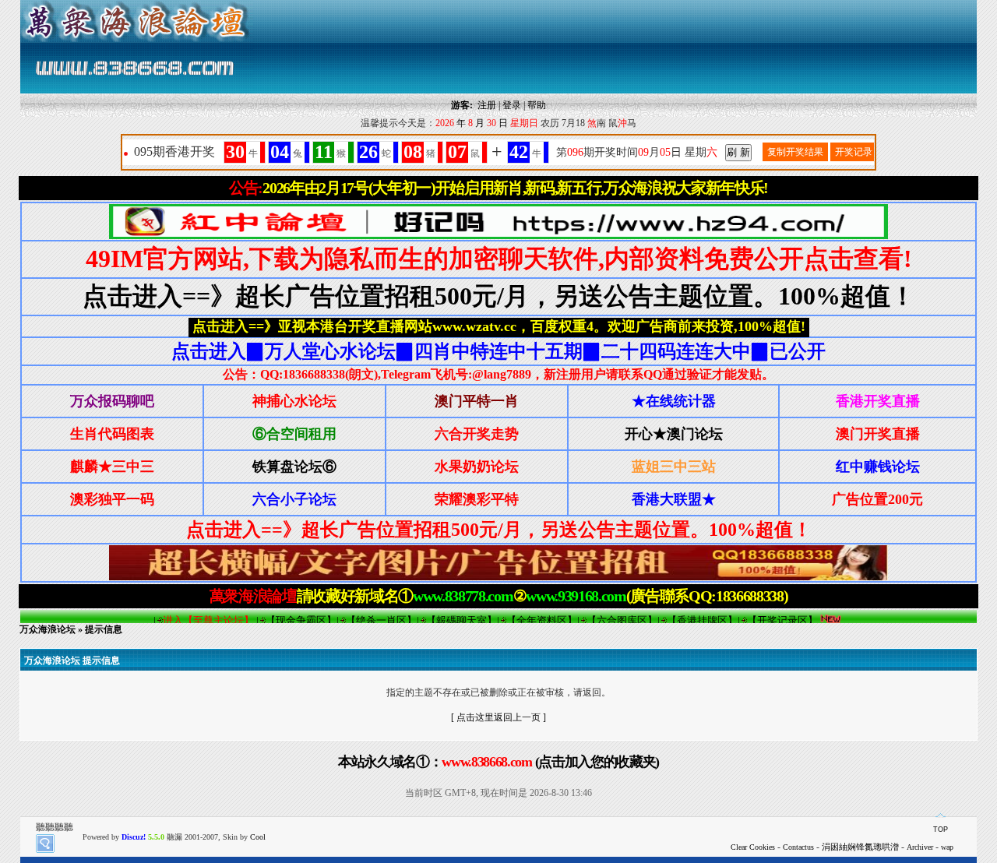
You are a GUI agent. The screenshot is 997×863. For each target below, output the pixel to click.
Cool (258, 837)
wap (947, 847)
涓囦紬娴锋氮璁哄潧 (860, 846)
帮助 (536, 105)
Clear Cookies (753, 847)
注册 (486, 105)
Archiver (920, 847)
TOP (940, 829)
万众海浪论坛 (47, 629)
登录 (511, 105)
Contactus (798, 847)
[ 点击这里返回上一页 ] (498, 717)
